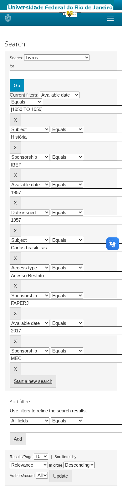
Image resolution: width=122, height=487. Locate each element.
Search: (16, 58)
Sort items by (65, 457)
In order (55, 465)
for (12, 66)
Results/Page (21, 457)
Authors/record (22, 476)
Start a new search (33, 381)
